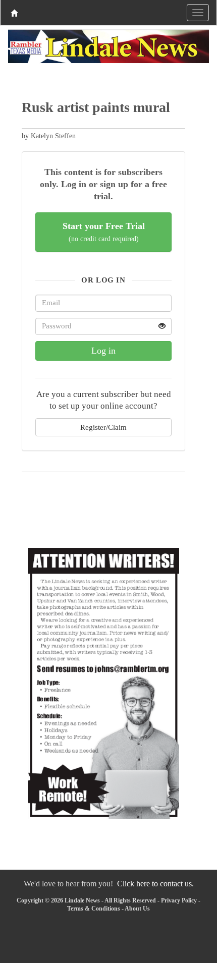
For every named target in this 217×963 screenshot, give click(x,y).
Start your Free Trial (104, 232)
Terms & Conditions (93, 908)
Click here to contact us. (155, 883)
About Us (137, 908)
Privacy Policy (179, 900)
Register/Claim (103, 427)
